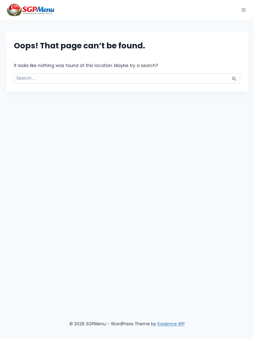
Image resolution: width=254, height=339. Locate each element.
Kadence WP (171, 324)
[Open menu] (243, 10)
